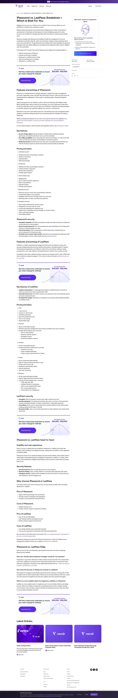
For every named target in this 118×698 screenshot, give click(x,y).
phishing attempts (51, 236)
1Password (76, 66)
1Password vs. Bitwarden (50, 541)
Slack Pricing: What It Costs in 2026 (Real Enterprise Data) (58, 646)
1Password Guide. (63, 125)
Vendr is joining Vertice (24, 645)
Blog (22, 13)
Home (18, 13)
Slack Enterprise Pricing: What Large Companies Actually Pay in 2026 (85, 646)
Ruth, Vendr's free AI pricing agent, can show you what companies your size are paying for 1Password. (42, 120)
